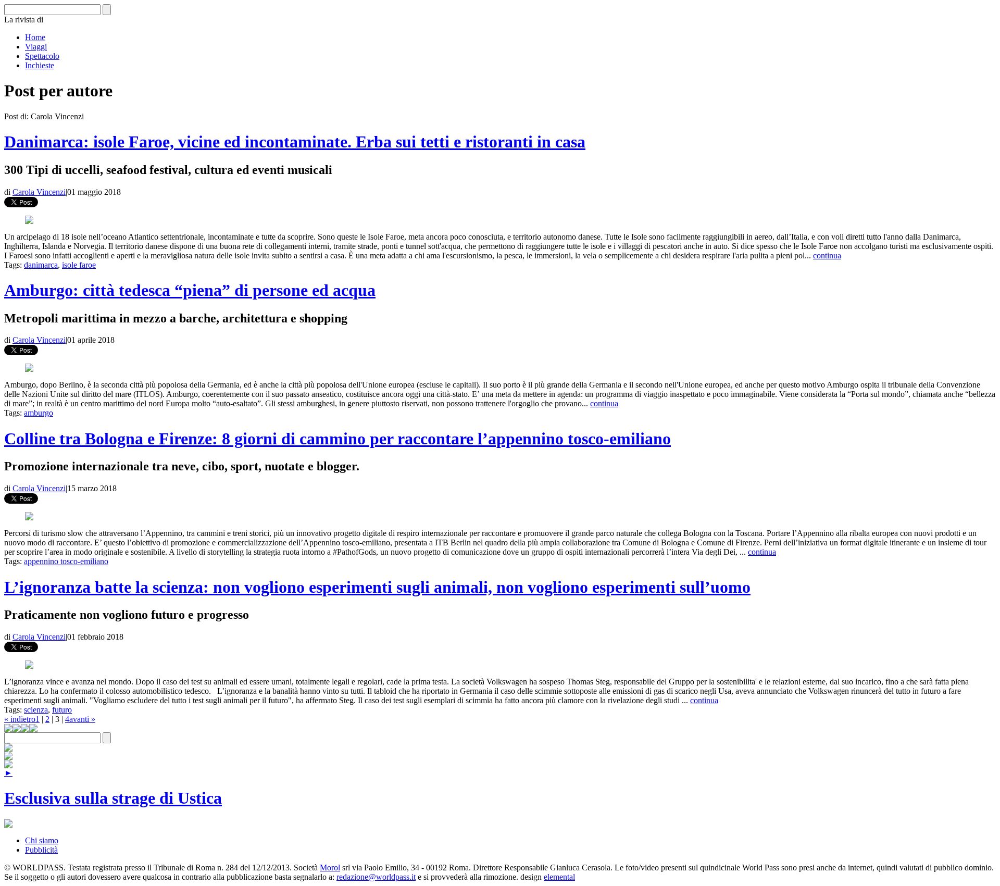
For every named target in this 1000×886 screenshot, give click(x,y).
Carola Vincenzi (39, 192)
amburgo (38, 412)
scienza (36, 709)
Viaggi (36, 46)
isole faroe (79, 264)
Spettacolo (42, 56)
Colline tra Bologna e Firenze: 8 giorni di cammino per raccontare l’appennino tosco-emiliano (337, 438)
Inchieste (39, 65)
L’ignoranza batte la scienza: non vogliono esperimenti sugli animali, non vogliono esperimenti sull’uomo (377, 587)
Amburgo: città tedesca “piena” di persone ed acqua (190, 290)
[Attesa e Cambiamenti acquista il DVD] (8, 757)
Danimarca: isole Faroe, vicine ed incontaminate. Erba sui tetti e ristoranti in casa (294, 141)
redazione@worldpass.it (376, 876)
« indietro (19, 719)
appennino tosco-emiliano (66, 561)
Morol (330, 867)
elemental (559, 876)
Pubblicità (41, 849)
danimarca (41, 264)
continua (827, 255)
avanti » (82, 719)
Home (35, 37)
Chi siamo (41, 840)
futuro (62, 709)
